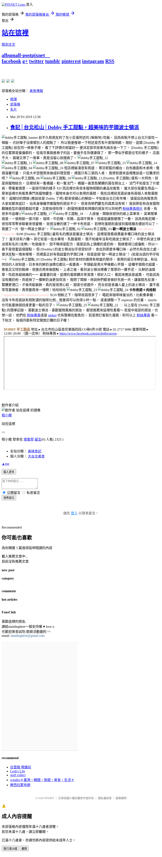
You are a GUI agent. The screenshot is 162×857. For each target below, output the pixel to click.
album (8, 55)
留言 (38, 439)
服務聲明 (121, 798)
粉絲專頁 (33, 315)
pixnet (38, 55)
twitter (36, 61)
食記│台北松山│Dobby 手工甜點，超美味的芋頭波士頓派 (74, 127)
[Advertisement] (51, 70)
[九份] (12, 81)
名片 (13, 109)
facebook (11, 61)
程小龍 (7, 415)
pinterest (71, 61)
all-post (23, 55)
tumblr (52, 61)
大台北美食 (36, 456)
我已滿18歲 (10, 848)
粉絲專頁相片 (133, 208)
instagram (93, 61)
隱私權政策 (105, 798)
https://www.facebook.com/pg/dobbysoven (88, 333)
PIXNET (49, 798)
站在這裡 (15, 33)
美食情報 (36, 91)
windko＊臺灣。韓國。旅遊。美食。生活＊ (42, 780)
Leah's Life (17, 771)
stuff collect (18, 775)
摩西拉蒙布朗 (20, 785)
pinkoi (52, 315)
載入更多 (8, 472)
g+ (25, 61)
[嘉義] (8, 81)
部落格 (15, 104)
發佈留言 (8, 497)
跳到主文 (8, 44)
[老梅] (3, 81)
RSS (109, 61)
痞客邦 (29, 439)
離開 (24, 848)
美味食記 (34, 451)
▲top (5, 464)
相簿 (13, 99)
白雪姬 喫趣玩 (20, 767)
